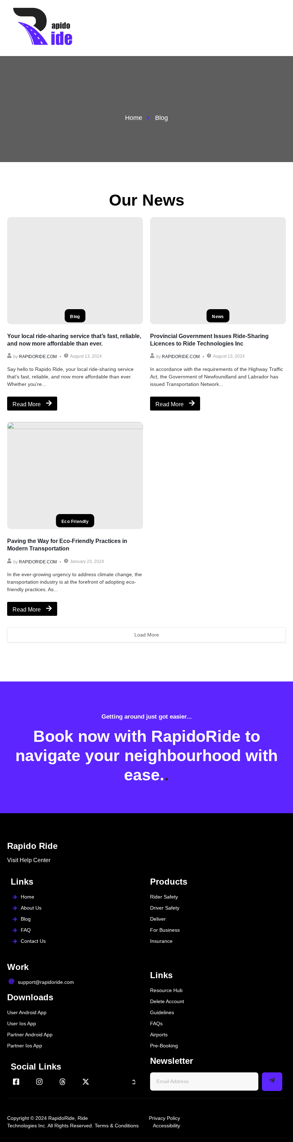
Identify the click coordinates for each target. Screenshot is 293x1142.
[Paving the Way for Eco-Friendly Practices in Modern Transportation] (75, 475)
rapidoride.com (38, 356)
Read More (27, 404)
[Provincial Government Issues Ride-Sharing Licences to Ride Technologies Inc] (218, 270)
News (218, 316)
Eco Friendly (75, 521)
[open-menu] (279, 28)
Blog (75, 316)
